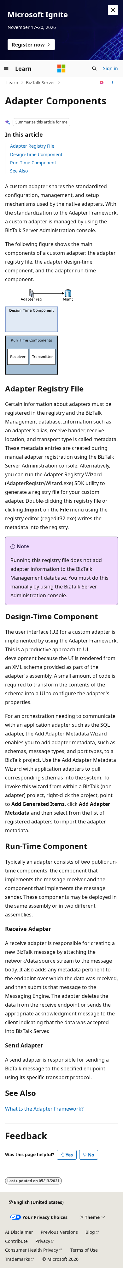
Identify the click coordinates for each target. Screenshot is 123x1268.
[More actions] (112, 83)
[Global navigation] (6, 68)
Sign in (110, 68)
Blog (90, 1232)
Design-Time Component (36, 154)
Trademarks (17, 1259)
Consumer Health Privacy (31, 1250)
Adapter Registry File (32, 146)
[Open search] (94, 68)
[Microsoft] (61, 68)
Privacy (42, 1241)
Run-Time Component (33, 163)
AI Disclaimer (19, 1232)
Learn (12, 82)
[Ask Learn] (102, 83)
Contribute (16, 1241)
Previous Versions (59, 1232)
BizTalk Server (40, 82)
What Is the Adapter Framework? (44, 1108)
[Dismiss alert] (113, 10)
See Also (19, 171)
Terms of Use (84, 1250)
